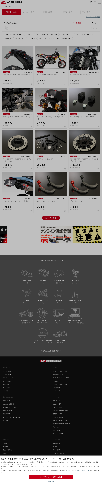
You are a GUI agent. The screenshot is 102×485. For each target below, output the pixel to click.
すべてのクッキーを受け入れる (51, 477)
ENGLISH (51, 481)
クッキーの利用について (82, 470)
